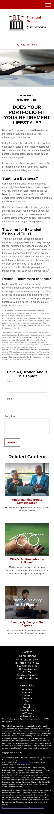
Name (10, 381)
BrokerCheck (7, 721)
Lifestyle (27, 707)
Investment (27, 692)
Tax (27, 701)
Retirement (27, 689)
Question (9, 416)
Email (10, 398)
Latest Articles (27, 710)
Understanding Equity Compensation (27, 501)
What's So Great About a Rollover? (27, 561)
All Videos (27, 713)
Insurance (27, 698)
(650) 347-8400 (29, 44)
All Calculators (27, 716)
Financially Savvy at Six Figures (27, 624)
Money (27, 704)
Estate (27, 695)
